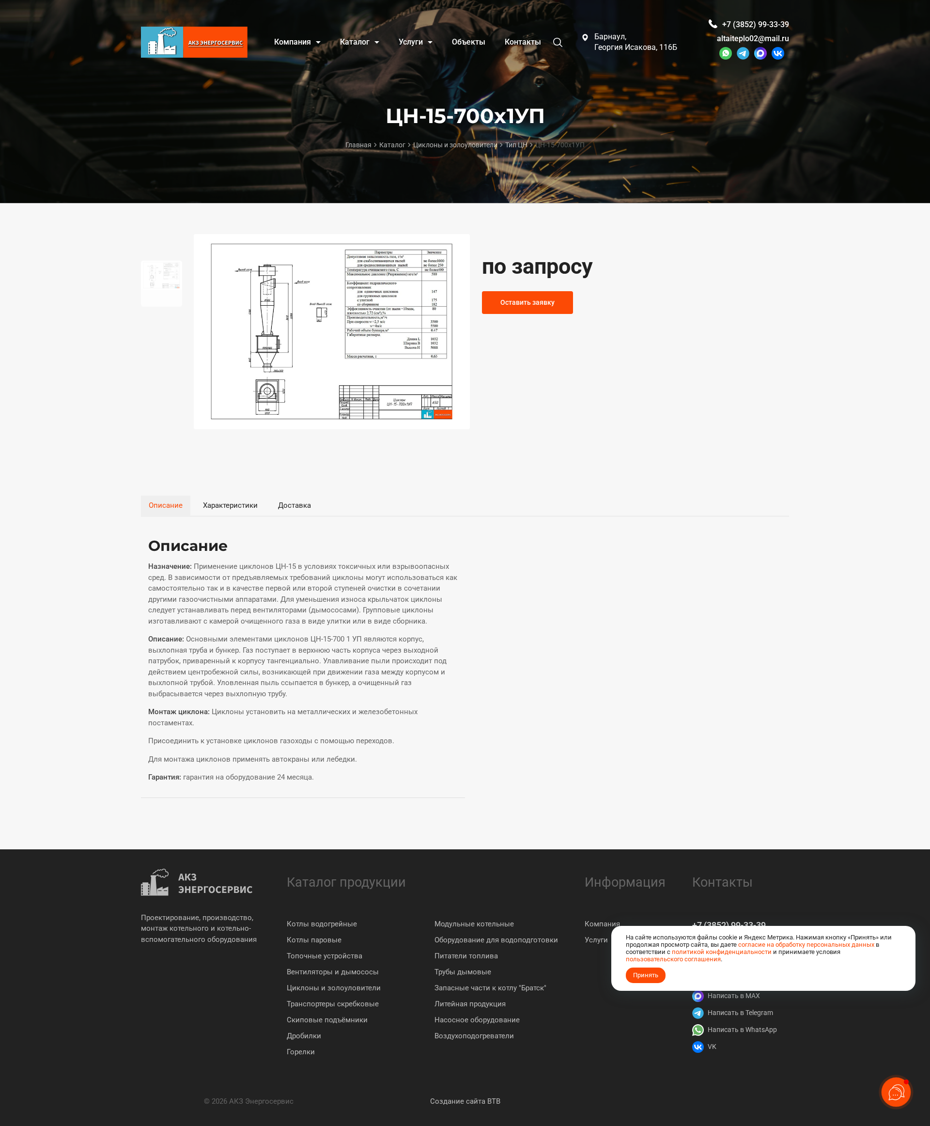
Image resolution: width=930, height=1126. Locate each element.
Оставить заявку (527, 302)
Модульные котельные (474, 924)
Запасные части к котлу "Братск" (490, 988)
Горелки (301, 1052)
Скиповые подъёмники (327, 1020)
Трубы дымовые (462, 972)
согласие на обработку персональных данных (806, 944)
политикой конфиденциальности (722, 951)
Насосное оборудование (477, 1020)
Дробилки (304, 1036)
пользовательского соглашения (673, 959)
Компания (602, 924)
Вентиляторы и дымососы (333, 972)
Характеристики (230, 505)
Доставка (294, 505)
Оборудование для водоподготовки (496, 940)
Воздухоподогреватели (474, 1036)
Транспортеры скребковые (333, 1004)
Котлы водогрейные (322, 924)
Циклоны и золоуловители (334, 988)
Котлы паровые (314, 940)
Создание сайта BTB (465, 1101)
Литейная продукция (470, 1004)
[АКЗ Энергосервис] (194, 42)
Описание (166, 505)
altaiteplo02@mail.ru (753, 38)
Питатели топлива (466, 956)
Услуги (596, 940)
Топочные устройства (324, 956)
